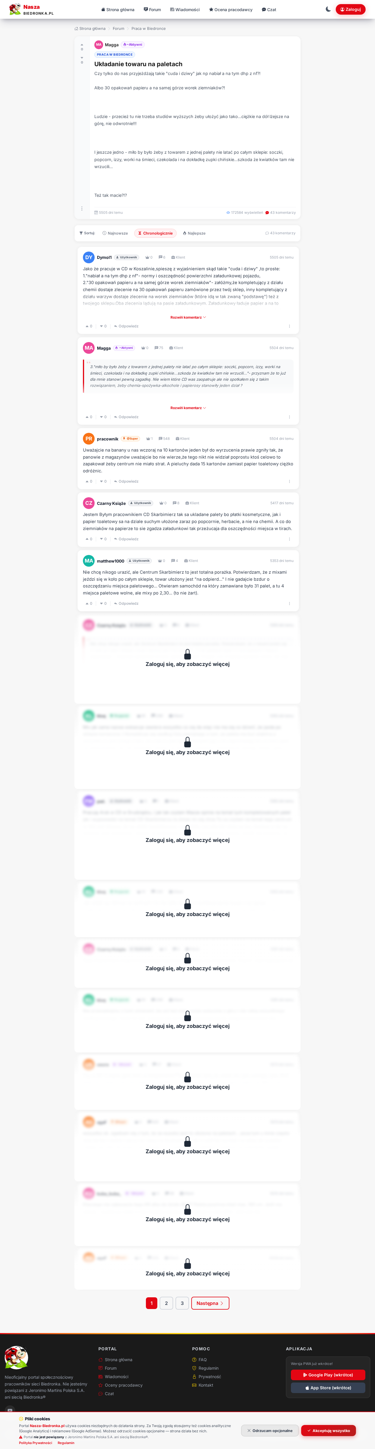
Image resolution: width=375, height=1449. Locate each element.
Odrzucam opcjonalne (273, 1431)
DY (89, 257)
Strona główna (92, 28)
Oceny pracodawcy (124, 1385)
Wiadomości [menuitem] (187, 9)
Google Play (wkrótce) (330, 1374)
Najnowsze (118, 233)
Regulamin (209, 1368)
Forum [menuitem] (155, 9)
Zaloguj (353, 9)
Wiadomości (116, 1376)
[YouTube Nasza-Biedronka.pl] (10, 1410)
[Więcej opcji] (82, 208)
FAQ (203, 1359)
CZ (89, 503)
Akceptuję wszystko (331, 1431)
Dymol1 (104, 257)
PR (89, 438)
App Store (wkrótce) (331, 1387)
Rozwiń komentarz (187, 317)
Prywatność (210, 1376)
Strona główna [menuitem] (120, 9)
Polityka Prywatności (35, 1443)
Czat (109, 1393)
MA (98, 44)
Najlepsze (197, 233)
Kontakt (206, 1385)
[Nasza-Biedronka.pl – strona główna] (16, 1357)
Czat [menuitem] (271, 9)
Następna (208, 1303)
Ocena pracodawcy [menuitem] (233, 9)
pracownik (107, 438)
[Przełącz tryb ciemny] (328, 9)
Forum (118, 28)
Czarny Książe (111, 503)
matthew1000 (110, 560)
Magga (112, 44)
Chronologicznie (158, 233)
